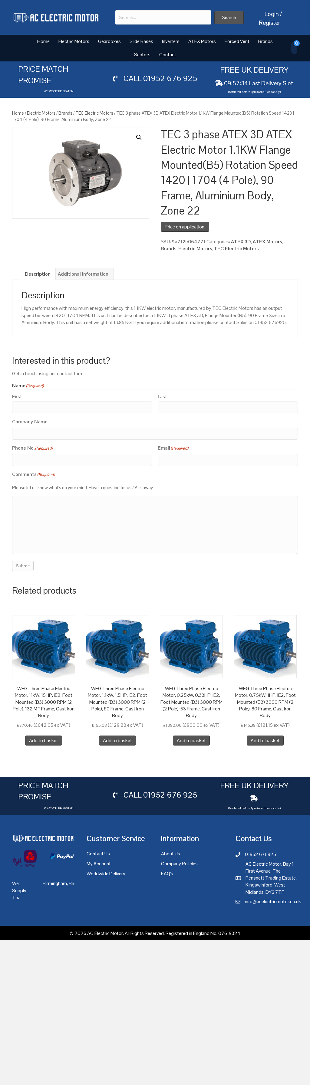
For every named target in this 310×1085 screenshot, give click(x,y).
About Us (170, 854)
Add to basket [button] (43, 740)
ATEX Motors (202, 41)
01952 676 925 (170, 78)
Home (43, 41)
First (17, 396)
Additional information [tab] (83, 274)
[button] (229, 17)
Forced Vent (237, 41)
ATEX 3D (241, 241)
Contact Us (98, 854)
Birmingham (55, 883)
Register (269, 23)
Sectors (142, 54)
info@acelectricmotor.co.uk (273, 901)
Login (272, 14)
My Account (99, 863)
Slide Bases (141, 41)
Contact (167, 54)
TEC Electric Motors (94, 113)
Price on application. (185, 227)
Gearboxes (109, 41)
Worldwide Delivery (106, 873)
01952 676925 (260, 854)
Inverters (171, 41)
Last (162, 396)
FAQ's (167, 873)
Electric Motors (73, 41)
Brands (265, 41)
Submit (23, 566)
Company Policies (179, 863)
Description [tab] (38, 274)
